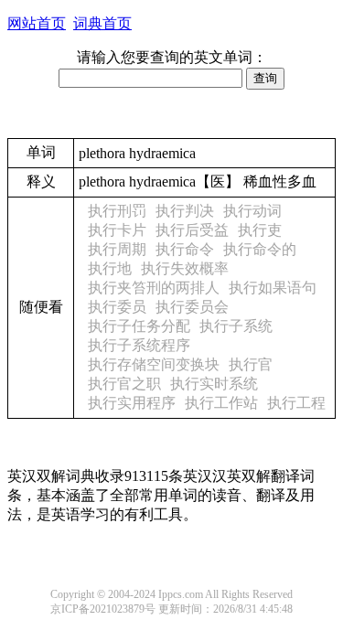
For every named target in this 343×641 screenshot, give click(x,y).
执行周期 (117, 249)
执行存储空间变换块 (154, 364)
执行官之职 (124, 383)
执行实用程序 (132, 403)
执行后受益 (192, 230)
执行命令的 (259, 249)
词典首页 (102, 23)
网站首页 (36, 23)
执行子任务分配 (139, 326)
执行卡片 (117, 230)
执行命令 (184, 249)
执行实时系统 (214, 383)
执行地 (110, 268)
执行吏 (260, 230)
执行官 (251, 364)
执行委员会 (192, 307)
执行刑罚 (117, 211)
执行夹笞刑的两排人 (154, 287)
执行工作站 (221, 403)
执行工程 (296, 403)
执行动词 (252, 211)
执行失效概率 (185, 268)
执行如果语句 (272, 287)
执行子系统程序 (139, 345)
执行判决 (184, 211)
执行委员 (117, 307)
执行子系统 (236, 326)
